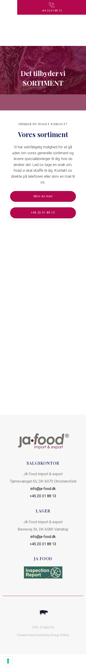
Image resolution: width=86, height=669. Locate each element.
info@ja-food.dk (43, 488)
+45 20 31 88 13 (43, 496)
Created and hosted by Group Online (43, 635)
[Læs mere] (43, 572)
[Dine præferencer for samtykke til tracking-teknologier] (8, 661)
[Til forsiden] (43, 30)
